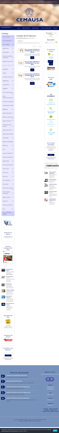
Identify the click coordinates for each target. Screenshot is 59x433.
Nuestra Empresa (26, 28)
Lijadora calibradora (8, 113)
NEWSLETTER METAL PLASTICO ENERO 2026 (17, 398)
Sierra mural (8, 172)
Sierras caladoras (8, 180)
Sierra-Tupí (8, 176)
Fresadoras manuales (8, 101)
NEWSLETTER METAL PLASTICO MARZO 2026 (18, 386)
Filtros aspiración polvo (8, 93)
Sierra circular (8, 168)
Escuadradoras (8, 84)
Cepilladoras (8, 69)
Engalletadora (8, 80)
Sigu (40, 46)
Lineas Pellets (8, 137)
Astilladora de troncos (8, 61)
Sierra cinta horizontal (8, 164)
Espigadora (8, 88)
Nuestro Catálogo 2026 (46, 28)
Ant (34, 46)
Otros (8, 149)
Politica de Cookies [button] (23, 431)
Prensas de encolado (8, 157)
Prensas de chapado (8, 153)
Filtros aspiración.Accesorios (8, 97)
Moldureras (8, 145)
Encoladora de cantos (8, 77)
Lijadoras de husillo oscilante (8, 125)
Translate (51, 36)
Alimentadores (8, 52)
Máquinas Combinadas (8, 141)
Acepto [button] (55, 430)
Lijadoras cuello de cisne (8, 117)
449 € (32, 57)
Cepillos (8, 73)
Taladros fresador (8, 197)
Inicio (19, 28)
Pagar (51, 64)
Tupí (8, 208)
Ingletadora (8, 109)
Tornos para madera (8, 205)
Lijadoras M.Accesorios (8, 134)
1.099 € (32, 83)
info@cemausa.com (50, 394)
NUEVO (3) (20, 41)
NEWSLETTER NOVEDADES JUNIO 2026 (16, 375)
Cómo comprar (35, 28)
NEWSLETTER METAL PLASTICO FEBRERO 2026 (18, 392)
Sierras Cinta (8, 184)
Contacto (55, 28)
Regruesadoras (8, 161)
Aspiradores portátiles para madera (8, 56)
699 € (32, 69)
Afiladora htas (8, 48)
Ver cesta (50, 61)
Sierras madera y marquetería (8, 192)
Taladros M (8, 201)
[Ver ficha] (21, 51)
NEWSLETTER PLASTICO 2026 (14, 381)
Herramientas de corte (8, 105)
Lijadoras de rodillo (8, 130)
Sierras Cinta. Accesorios (8, 188)
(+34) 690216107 (50, 405)
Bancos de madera (8, 65)
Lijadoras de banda (8, 121)
